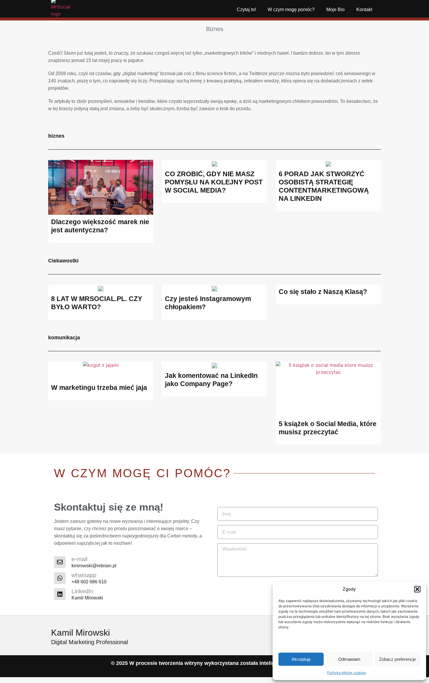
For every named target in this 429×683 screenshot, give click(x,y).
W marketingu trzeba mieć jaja (99, 387)
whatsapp (84, 575)
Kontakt (364, 9)
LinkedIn (82, 591)
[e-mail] (60, 562)
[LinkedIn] (60, 594)
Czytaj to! (246, 9)
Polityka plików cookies (346, 672)
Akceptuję (301, 659)
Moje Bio (335, 9)
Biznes (214, 29)
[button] (417, 589)
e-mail (79, 559)
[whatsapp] (60, 578)
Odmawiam (349, 659)
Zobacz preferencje (397, 659)
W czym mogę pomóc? (291, 9)
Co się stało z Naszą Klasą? (323, 291)
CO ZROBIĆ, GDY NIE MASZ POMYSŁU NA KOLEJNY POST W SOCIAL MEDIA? (214, 182)
